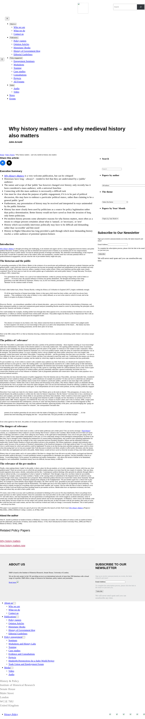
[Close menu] (7, 18)
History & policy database (91, 4)
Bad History (86, 431)
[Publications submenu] (17, 617)
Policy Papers (10, 155)
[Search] (140, 7)
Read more (13, 582)
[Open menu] (2, 59)
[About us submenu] (14, 603)
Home (2, 155)
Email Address (103, 244)
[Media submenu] (11, 668)
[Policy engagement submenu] (23, 637)
